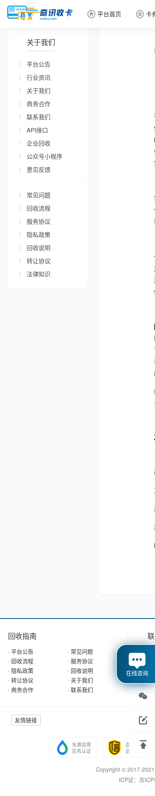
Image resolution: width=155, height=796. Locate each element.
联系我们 (38, 116)
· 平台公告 (20, 651)
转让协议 (38, 260)
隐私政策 (38, 234)
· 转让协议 (20, 680)
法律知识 (38, 274)
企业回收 (38, 143)
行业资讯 (38, 77)
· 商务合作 (20, 690)
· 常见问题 (80, 651)
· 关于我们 (80, 680)
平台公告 (38, 64)
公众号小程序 (44, 156)
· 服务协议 (80, 661)
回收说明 (38, 247)
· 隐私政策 (20, 670)
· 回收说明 (80, 670)
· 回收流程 (20, 661)
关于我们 (38, 90)
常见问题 (38, 195)
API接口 (37, 130)
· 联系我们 (80, 690)
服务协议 (38, 221)
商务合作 (38, 103)
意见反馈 (38, 169)
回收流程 (38, 208)
